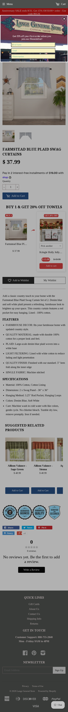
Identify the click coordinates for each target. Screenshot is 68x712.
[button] (64, 19)
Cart (63, 4)
